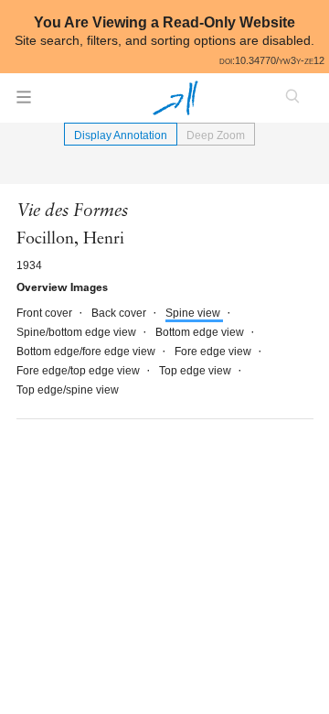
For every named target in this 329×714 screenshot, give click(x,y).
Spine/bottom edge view (77, 332)
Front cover (45, 313)
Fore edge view (214, 351)
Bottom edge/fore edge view (87, 351)
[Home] (175, 97)
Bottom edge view (201, 332)
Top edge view (196, 370)
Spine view (194, 313)
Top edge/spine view (67, 390)
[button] (24, 102)
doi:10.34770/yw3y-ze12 (271, 60)
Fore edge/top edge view (79, 370)
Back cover (120, 313)
